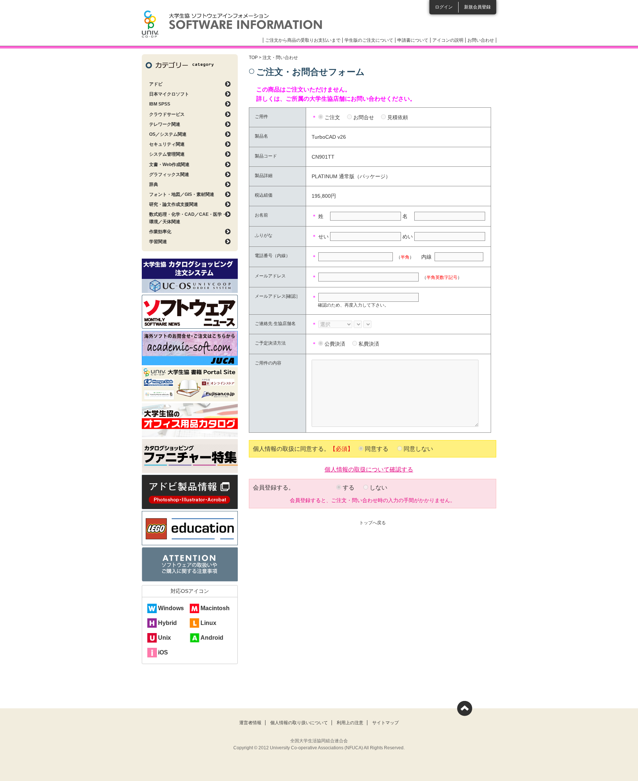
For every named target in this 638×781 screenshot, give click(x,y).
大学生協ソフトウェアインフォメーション (232, 24)
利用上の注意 (350, 722)
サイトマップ (385, 722)
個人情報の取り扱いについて (299, 722)
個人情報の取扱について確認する (369, 468)
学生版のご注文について (368, 40)
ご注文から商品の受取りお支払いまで (302, 40)
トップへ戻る (372, 522)
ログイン (444, 7)
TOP (253, 57)
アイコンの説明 (447, 40)
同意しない (418, 449)
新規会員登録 (477, 7)
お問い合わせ (480, 40)
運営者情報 (250, 722)
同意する (376, 449)
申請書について (412, 40)
